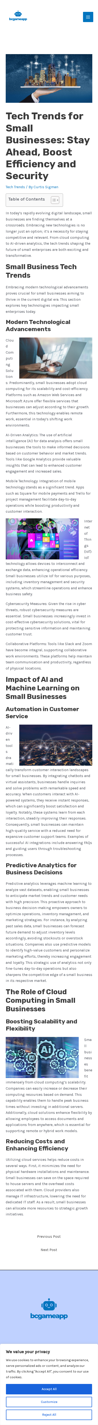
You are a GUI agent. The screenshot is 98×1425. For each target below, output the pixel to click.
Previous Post (49, 1236)
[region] (49, 1384)
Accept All (49, 1389)
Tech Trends (15, 187)
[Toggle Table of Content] (52, 200)
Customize (49, 1402)
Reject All (49, 1415)
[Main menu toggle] (88, 17)
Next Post (49, 1250)
